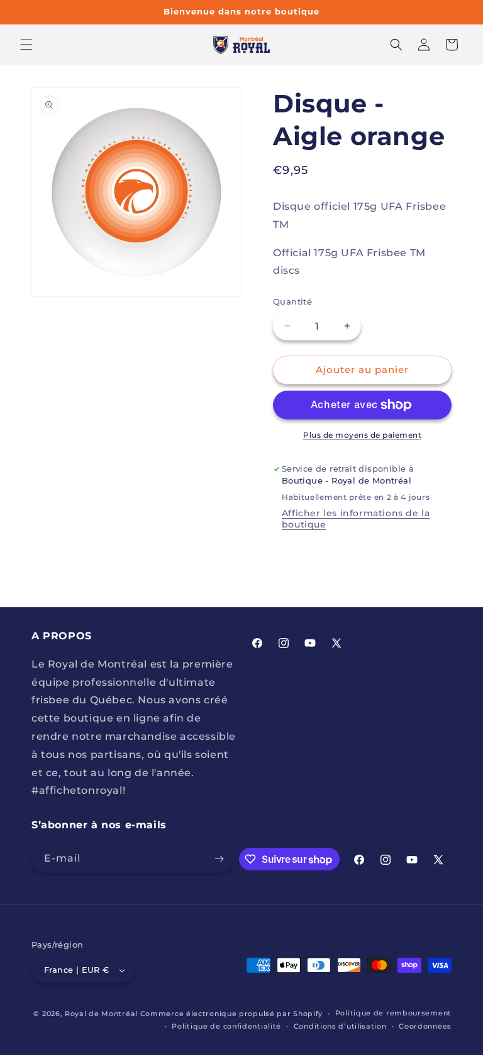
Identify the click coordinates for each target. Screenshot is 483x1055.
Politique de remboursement (393, 1013)
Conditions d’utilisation (340, 1026)
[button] (26, 44)
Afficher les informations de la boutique (356, 518)
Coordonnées (425, 1026)
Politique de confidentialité (226, 1026)
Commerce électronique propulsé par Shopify (231, 1013)
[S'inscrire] (219, 859)
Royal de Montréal (101, 1013)
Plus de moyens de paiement (362, 435)
